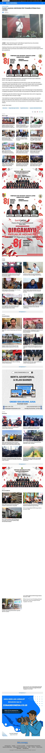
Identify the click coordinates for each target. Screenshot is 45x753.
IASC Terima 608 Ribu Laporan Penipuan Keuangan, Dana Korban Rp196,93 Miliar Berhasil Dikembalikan (10, 520)
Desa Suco (5, 108)
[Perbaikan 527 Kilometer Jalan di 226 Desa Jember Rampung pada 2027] (33, 355)
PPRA (29, 747)
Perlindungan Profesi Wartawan (20, 747)
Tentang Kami (8, 745)
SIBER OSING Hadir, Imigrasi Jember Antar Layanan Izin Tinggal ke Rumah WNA (7, 164)
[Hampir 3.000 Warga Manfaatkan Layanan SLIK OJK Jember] (12, 603)
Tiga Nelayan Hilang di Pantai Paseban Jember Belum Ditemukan (10, 428)
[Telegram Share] (40, 112)
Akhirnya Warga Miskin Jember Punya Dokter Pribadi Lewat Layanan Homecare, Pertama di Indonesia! (22, 126)
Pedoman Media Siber (7, 747)
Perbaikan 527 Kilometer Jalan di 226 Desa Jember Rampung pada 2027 (32, 362)
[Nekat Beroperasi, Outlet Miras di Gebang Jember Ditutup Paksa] (12, 355)
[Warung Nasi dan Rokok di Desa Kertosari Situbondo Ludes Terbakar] (33, 435)
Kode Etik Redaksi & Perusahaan (33, 745)
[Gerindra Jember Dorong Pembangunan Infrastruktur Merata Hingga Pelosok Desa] (33, 267)
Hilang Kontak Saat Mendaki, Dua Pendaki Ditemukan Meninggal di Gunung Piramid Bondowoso (32, 459)
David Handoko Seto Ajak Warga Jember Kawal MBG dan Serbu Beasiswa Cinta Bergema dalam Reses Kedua (11, 306)
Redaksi (13, 745)
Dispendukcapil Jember (14, 108)
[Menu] (3, 3)
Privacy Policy (39, 747)
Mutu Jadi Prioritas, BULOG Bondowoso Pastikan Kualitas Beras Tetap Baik (10, 505)
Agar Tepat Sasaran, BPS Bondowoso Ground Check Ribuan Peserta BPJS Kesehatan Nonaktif (8, 151)
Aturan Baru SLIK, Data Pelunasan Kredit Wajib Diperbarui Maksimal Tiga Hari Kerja (33, 505)
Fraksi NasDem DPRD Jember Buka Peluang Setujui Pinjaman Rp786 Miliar (11, 290)
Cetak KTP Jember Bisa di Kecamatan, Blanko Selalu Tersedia (21, 139)
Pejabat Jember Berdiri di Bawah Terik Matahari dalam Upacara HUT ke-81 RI (10, 346)
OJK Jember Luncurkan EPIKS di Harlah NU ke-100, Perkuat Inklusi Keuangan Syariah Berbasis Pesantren (22, 164)
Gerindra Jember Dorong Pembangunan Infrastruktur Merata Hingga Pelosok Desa (32, 274)
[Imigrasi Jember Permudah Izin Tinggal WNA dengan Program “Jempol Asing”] (36, 133)
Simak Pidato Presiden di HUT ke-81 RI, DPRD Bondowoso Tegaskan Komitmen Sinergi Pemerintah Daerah (11, 275)
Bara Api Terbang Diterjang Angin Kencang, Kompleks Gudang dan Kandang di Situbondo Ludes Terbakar (12, 459)
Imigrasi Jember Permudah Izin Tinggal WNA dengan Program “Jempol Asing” (36, 139)
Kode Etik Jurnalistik (21, 745)
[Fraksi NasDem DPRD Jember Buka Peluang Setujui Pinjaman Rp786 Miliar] (12, 283)
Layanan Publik (5, 6)
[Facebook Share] (33, 112)
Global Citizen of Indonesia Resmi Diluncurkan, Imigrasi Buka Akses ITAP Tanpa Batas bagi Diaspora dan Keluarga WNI (36, 164)
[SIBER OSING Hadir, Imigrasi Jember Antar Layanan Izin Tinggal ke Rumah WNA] (8, 158)
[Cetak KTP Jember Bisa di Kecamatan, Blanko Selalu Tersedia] (22, 133)
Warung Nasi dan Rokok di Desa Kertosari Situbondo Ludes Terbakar (32, 443)
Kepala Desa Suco (24, 108)
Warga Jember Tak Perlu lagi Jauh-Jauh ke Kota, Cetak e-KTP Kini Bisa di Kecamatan (22, 151)
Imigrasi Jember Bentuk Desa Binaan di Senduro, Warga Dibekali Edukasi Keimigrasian (8, 126)
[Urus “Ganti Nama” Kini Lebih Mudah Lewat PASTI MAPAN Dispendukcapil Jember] (36, 120)
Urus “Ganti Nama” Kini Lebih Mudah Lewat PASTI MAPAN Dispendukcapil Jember (36, 126)
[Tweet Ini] (35, 112)
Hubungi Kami (25, 748)
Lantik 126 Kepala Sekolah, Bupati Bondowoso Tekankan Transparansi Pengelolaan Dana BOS (33, 347)
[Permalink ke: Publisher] (3, 12)
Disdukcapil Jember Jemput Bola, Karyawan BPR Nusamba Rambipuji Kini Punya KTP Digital (8, 139)
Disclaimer (19, 748)
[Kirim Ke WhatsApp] (42, 112)
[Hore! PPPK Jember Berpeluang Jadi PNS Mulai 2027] (12, 323)
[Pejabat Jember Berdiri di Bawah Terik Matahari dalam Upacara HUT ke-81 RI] (12, 339)
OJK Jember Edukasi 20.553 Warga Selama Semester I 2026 (32, 596)
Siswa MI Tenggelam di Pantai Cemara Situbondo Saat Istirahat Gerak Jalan (31, 428)
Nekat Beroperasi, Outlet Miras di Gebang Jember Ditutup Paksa (11, 362)
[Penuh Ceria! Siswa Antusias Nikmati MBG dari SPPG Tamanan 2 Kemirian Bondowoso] (36, 146)
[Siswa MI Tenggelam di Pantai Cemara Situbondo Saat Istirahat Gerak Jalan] (33, 420)
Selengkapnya (22, 311)
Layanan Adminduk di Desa (35, 108)
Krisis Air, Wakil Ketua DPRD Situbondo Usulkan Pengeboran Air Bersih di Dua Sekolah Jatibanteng (33, 306)
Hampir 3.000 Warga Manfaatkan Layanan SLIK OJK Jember (11, 611)
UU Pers (33, 747)
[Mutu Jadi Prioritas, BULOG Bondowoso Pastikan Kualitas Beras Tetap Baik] (12, 498)
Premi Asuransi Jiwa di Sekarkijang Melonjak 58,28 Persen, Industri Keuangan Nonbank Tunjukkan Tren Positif (32, 687)
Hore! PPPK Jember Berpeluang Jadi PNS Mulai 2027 (12, 331)
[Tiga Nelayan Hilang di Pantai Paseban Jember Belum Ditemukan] (12, 420)
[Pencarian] (42, 3)
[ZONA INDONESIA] (11, 3)
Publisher (6, 11)
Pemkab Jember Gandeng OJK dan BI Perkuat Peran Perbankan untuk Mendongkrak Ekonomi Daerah (33, 331)
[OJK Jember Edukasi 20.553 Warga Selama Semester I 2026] (33, 551)
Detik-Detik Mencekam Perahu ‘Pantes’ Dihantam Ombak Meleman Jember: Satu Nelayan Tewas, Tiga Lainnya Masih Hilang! (11, 443)
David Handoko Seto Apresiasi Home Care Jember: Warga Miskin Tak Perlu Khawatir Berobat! (32, 291)
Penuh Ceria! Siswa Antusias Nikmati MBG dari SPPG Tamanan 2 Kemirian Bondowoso (36, 151)
